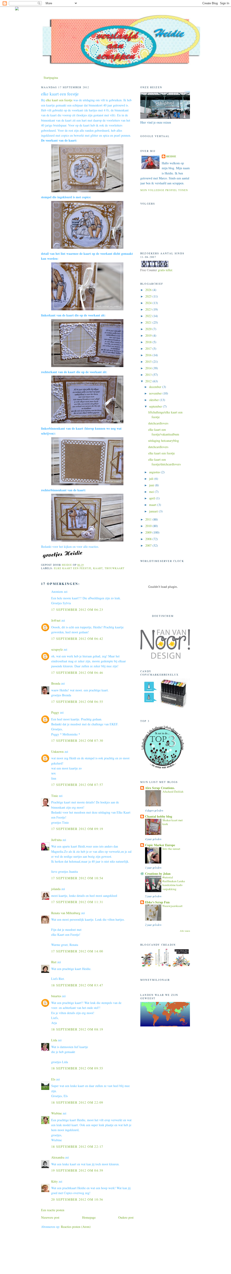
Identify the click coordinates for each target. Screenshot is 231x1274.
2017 (148, 348)
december (155, 387)
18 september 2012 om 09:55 (77, 1068)
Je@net (55, 620)
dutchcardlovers (158, 423)
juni (152, 485)
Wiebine (56, 1113)
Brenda (55, 683)
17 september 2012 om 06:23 (77, 609)
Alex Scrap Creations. (160, 787)
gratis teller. (165, 270)
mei (152, 491)
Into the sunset (171, 849)
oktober (154, 400)
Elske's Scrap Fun (157, 902)
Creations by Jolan (158, 873)
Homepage (89, 1217)
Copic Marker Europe (160, 845)
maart (153, 505)
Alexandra (57, 1157)
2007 (148, 545)
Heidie (171, 156)
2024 (148, 303)
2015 (148, 361)
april (152, 498)
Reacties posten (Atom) (76, 1226)
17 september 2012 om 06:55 (77, 701)
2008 (148, 539)
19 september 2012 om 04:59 (77, 1170)
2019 (148, 335)
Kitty (54, 1181)
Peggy (55, 712)
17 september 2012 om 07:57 (77, 784)
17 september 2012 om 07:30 (77, 740)
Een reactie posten (52, 1210)
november (156, 393)
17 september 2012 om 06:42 (77, 638)
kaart (98, 568)
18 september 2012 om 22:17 (77, 1146)
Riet (53, 962)
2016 (148, 355)
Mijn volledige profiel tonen (164, 190)
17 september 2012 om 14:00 (77, 951)
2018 (148, 342)
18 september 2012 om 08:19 (77, 1029)
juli (151, 478)
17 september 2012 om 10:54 (77, 878)
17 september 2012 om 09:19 (77, 829)
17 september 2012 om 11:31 (77, 902)
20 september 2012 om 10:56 (77, 1199)
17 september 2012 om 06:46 (77, 672)
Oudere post (126, 1217)
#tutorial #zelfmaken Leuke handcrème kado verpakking (173, 883)
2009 (148, 532)
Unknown (57, 751)
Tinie (54, 796)
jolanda (55, 889)
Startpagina (51, 77)
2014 (148, 368)
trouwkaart (115, 568)
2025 (148, 296)
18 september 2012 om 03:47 (77, 985)
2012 (148, 381)
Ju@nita (56, 840)
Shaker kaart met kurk (172, 822)
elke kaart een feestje (59, 100)
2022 (148, 316)
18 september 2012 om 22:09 (77, 1102)
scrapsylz (57, 649)
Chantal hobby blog (158, 816)
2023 (148, 309)
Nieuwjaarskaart (172, 906)
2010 (148, 526)
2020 (148, 329)
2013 (148, 374)
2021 (148, 322)
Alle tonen (185, 930)
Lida (54, 1040)
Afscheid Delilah (172, 791)
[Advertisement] (67, 1247)
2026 (148, 290)
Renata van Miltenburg (65, 913)
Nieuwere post (50, 1217)
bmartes (56, 996)
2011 (148, 519)
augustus (155, 472)
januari (154, 511)
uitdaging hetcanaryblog (163, 440)
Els (53, 1079)
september (156, 406)
